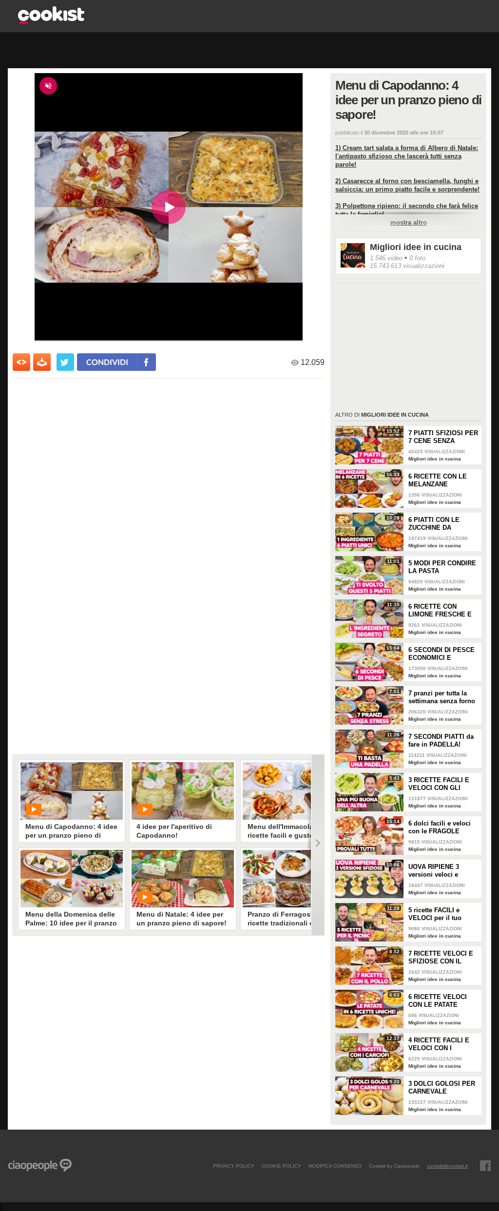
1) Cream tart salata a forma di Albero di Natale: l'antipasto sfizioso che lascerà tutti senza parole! (406, 156)
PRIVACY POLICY (233, 1165)
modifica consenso (335, 1165)
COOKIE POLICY (281, 1165)
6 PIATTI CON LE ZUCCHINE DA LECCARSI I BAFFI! (437, 524)
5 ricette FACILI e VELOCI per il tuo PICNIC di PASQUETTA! (434, 914)
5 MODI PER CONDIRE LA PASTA (442, 567)
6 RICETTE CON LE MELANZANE (437, 480)
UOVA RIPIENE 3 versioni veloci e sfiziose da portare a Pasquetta (439, 871)
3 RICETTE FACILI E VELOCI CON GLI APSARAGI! (438, 784)
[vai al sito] (51, 21)
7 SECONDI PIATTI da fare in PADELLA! (441, 740)
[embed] (21, 362)
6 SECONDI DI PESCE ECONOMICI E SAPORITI (441, 654)
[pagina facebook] (485, 1165)
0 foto (417, 258)
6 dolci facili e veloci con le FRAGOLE (439, 827)
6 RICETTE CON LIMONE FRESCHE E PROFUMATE (440, 610)
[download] (42, 362)
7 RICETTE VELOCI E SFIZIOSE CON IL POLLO (440, 957)
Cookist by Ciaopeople (394, 1165)
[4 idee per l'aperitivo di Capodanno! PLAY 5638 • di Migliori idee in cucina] (183, 791)
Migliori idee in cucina (415, 247)
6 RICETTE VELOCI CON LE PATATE (437, 1000)
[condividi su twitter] (65, 362)
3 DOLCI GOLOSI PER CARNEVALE (441, 1087)
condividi (107, 361)
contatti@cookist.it (447, 1165)
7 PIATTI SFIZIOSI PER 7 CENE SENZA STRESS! (443, 437)
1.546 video (386, 258)
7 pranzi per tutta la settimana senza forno (441, 697)
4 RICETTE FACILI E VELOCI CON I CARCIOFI (438, 1044)
